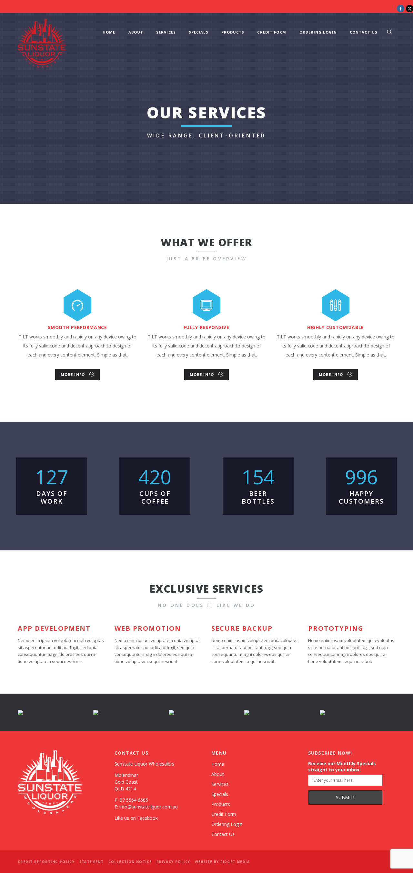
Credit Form (271, 32)
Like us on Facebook (136, 818)
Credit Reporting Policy (46, 861)
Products (233, 32)
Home (109, 32)
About (136, 32)
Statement (91, 861)
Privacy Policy (173, 861)
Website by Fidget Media (222, 861)
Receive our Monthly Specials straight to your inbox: (342, 766)
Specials (198, 32)
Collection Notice (130, 861)
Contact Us (364, 32)
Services (166, 32)
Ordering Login (318, 32)
